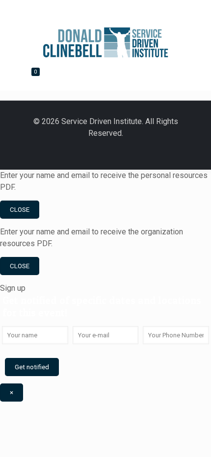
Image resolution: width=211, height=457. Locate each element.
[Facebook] (78, 11)
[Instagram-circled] (132, 11)
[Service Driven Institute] (105, 39)
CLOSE (19, 209)
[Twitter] (97, 11)
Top (202, 448)
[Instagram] (141, 151)
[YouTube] (115, 11)
